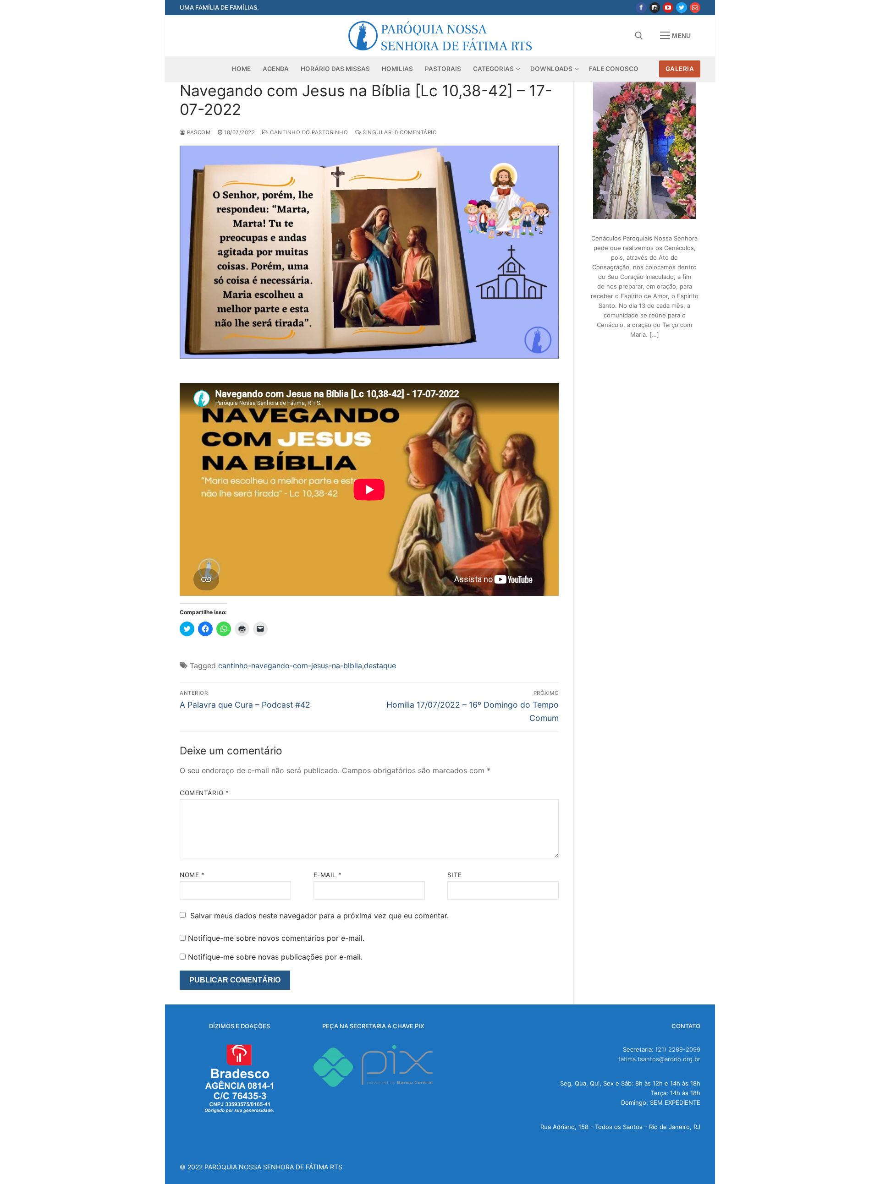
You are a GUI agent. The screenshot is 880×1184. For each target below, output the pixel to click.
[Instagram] (654, 7)
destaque (380, 665)
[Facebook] (641, 7)
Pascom (198, 132)
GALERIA (680, 68)
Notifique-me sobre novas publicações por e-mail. (275, 956)
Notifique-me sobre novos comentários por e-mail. (276, 938)
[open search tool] (639, 36)
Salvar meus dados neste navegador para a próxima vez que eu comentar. (319, 915)
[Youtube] (668, 7)
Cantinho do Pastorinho (308, 132)
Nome (192, 874)
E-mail (328, 874)
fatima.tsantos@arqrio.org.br (659, 1059)
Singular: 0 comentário (399, 132)
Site (454, 874)
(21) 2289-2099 (677, 1049)
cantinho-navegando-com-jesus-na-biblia (290, 665)
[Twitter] (681, 7)
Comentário (204, 793)
